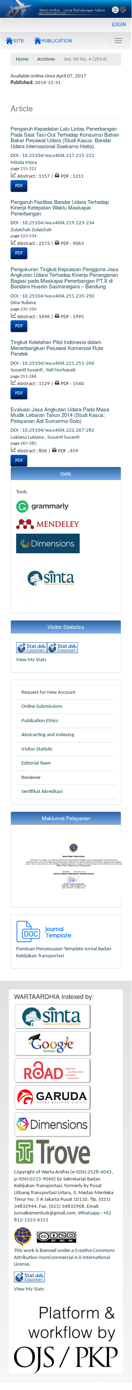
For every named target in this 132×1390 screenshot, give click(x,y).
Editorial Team (36, 763)
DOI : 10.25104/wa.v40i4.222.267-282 (52, 430)
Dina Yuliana (23, 303)
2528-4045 (99, 1172)
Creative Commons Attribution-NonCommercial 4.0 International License (64, 1257)
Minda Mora (24, 162)
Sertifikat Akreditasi (41, 791)
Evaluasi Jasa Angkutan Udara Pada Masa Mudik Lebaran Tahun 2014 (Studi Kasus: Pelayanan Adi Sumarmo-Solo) (60, 414)
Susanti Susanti (27, 370)
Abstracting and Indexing (47, 735)
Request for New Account (48, 692)
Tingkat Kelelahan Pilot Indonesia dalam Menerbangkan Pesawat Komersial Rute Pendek (57, 347)
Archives (46, 59)
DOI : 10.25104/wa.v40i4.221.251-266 (52, 363)
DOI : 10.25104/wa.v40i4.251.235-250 (52, 296)
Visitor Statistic (37, 749)
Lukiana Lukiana (28, 437)
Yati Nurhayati (60, 370)
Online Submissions (41, 706)
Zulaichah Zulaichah (31, 230)
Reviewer (31, 777)
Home (22, 59)
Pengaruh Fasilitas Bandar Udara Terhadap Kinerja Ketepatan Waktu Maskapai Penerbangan (60, 207)
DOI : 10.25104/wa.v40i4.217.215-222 (52, 155)
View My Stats (31, 660)
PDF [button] (19, 186)
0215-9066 (42, 1179)
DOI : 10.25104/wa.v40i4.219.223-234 (52, 223)
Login (119, 25)
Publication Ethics (39, 721)
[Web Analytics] (31, 647)
